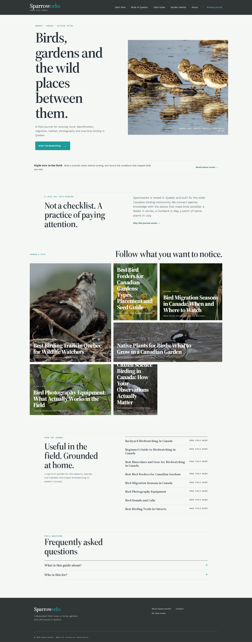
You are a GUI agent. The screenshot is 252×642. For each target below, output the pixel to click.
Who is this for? (126, 574)
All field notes (159, 613)
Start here (120, 7)
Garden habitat (178, 7)
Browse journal (214, 7)
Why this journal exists (147, 223)
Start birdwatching (52, 146)
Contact (180, 609)
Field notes (159, 7)
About (195, 7)
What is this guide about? (126, 565)
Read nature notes (207, 167)
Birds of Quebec (139, 7)
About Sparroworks (161, 609)
